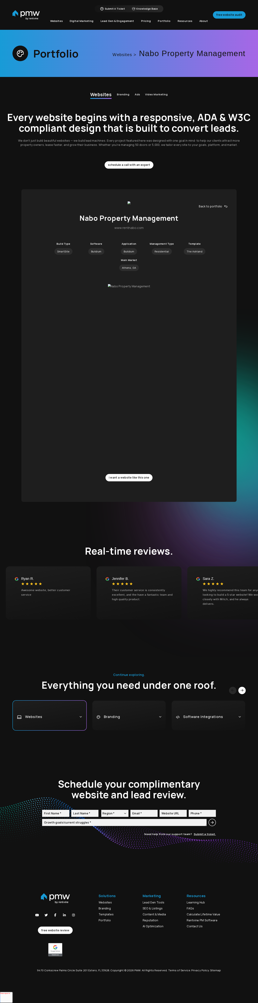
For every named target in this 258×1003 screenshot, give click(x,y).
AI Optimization (153, 926)
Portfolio (105, 920)
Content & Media (154, 914)
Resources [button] (185, 21)
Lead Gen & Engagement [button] (117, 21)
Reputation (150, 920)
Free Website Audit (229, 15)
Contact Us (195, 926)
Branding (123, 94)
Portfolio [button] (164, 21)
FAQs (190, 908)
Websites (101, 94)
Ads (137, 94)
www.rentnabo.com (129, 228)
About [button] (203, 21)
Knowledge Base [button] (147, 8)
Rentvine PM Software (202, 920)
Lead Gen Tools (153, 902)
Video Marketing (156, 94)
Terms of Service (179, 970)
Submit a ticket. (205, 834)
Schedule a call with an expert (129, 165)
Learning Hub (196, 902)
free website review (55, 930)
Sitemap (215, 970)
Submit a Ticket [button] (115, 8)
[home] (26, 15)
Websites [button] (56, 21)
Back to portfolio (210, 206)
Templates (106, 914)
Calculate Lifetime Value (203, 914)
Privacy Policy (200, 970)
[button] (37, 915)
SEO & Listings (153, 908)
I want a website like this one (129, 477)
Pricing (146, 21)
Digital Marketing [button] (82, 21)
